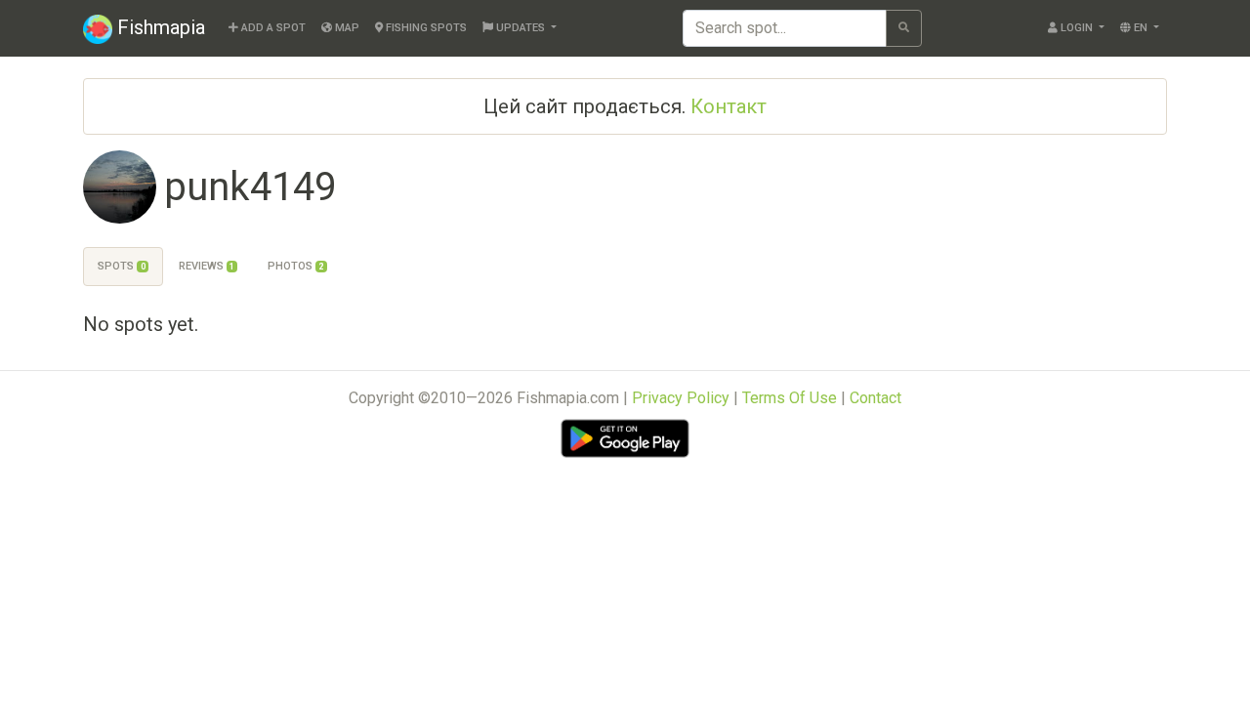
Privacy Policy (680, 398)
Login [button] (1077, 27)
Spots (121, 266)
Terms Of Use (789, 398)
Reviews (206, 266)
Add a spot (272, 27)
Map (345, 27)
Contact (875, 398)
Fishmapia (158, 27)
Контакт (728, 106)
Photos (295, 266)
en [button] (1140, 27)
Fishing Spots (425, 27)
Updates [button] (520, 27)
